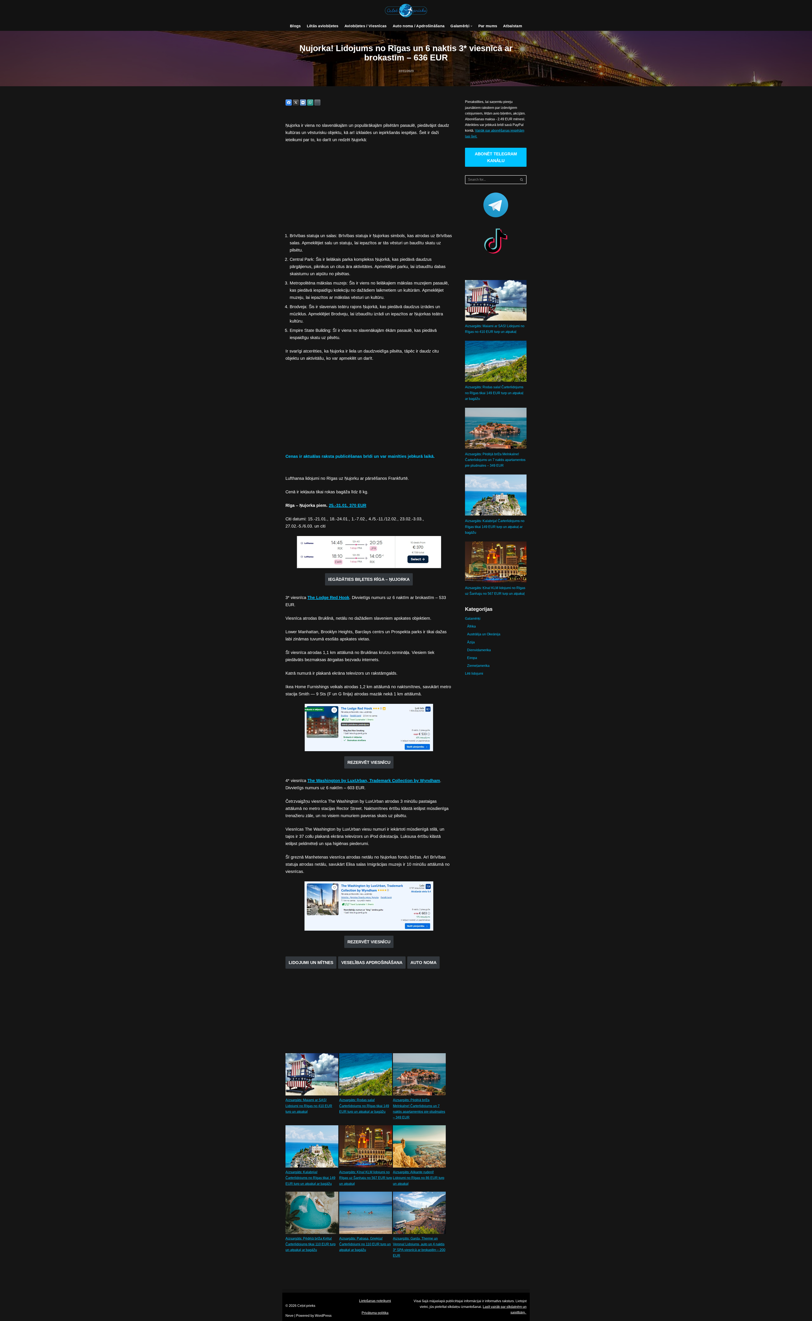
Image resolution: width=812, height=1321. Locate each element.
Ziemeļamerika (478, 665)
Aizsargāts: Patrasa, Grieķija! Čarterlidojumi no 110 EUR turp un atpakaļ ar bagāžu (365, 1244)
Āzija (471, 642)
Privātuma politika (375, 1313)
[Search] (522, 179)
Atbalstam (512, 26)
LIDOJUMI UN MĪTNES (311, 962)
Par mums (487, 26)
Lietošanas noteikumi (375, 1301)
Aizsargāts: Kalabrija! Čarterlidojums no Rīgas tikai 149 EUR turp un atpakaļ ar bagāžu (310, 1177)
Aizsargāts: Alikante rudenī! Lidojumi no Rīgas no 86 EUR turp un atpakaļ (418, 1177)
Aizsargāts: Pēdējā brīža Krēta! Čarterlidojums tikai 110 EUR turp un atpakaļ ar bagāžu (310, 1244)
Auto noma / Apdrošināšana (419, 26)
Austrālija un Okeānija (483, 634)
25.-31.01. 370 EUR (347, 505)
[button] (471, 26)
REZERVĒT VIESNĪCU (368, 762)
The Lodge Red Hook (328, 597)
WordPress (323, 1315)
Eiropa (472, 658)
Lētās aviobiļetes (323, 26)
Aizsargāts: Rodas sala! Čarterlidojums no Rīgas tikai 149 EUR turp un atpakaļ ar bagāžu (364, 1105)
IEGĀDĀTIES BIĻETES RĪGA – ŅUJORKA (369, 579)
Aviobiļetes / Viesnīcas (365, 26)
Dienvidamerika (479, 650)
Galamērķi (472, 618)
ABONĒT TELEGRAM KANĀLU (496, 157)
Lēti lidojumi (474, 673)
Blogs (295, 26)
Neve (289, 1315)
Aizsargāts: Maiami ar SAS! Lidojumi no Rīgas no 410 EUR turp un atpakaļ (308, 1105)
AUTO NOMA (423, 962)
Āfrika (471, 626)
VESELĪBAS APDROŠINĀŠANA (371, 962)
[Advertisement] (368, 187)
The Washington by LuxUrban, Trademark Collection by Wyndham (373, 780)
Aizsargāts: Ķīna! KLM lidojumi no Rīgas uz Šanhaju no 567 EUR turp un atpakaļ (365, 1177)
